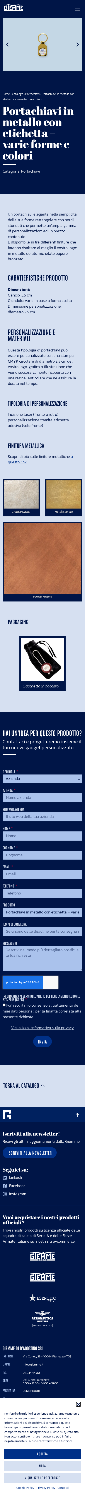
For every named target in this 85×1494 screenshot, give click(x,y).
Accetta (42, 1454)
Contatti (63, 1487)
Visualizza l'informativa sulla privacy (42, 1028)
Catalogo (17, 94)
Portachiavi (32, 94)
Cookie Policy (25, 1487)
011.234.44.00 (31, 1372)
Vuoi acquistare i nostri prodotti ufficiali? (41, 1220)
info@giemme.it (33, 1364)
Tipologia (9, 772)
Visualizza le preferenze (42, 1478)
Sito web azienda (13, 809)
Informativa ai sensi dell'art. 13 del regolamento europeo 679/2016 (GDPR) (41, 998)
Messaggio (10, 943)
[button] (78, 1404)
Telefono (9, 886)
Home (6, 94)
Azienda (8, 790)
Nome (6, 829)
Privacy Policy (45, 1487)
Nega (42, 1466)
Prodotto (9, 905)
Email (7, 867)
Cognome (9, 848)
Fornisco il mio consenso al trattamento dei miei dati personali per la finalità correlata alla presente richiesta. (42, 1011)
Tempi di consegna (15, 924)
